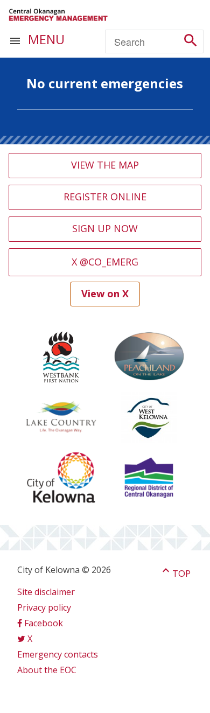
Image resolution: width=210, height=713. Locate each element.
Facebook (43, 623)
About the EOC (46, 670)
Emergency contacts (57, 654)
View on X (105, 293)
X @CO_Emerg (105, 261)
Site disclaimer (46, 592)
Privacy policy (44, 607)
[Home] (58, 15)
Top (175, 573)
